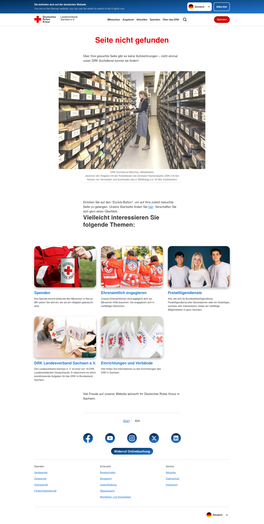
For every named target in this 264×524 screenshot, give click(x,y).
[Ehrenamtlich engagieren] (132, 266)
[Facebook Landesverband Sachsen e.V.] (88, 438)
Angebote (128, 19)
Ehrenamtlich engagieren (124, 292)
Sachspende (41, 484)
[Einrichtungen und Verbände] (132, 337)
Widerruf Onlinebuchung (132, 451)
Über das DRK (171, 19)
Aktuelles (141, 19)
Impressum (172, 484)
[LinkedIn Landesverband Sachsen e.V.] (176, 438)
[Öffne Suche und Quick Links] (184, 19)
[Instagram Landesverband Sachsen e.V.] (132, 438)
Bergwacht (106, 478)
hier (150, 206)
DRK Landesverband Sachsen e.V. (65, 363)
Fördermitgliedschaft (45, 491)
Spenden (155, 19)
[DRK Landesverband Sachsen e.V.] (65, 337)
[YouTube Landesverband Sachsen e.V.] (110, 438)
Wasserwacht (107, 491)
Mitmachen (113, 19)
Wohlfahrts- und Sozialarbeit (115, 497)
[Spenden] (65, 266)
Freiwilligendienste (185, 292)
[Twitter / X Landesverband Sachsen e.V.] (154, 438)
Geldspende (41, 472)
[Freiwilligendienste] (199, 266)
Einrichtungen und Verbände (127, 363)
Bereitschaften (108, 472)
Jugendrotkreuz (108, 484)
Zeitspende (40, 478)
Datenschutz (172, 478)
